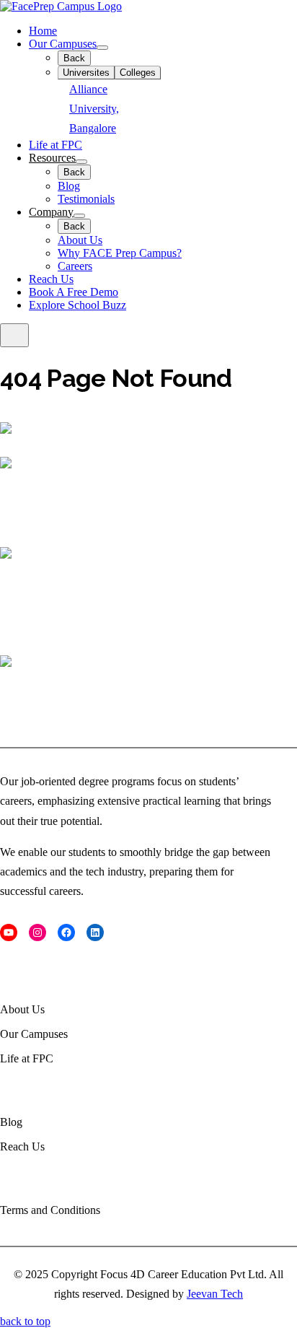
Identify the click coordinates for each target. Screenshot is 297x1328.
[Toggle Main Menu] (14, 335)
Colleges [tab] (138, 72)
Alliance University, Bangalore (94, 108)
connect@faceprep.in (43, 516)
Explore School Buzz (77, 305)
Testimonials (86, 199)
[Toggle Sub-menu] (102, 47)
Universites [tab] (86, 72)
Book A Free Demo (73, 292)
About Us (80, 240)
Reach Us (51, 279)
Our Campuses (63, 44)
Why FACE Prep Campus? (120, 253)
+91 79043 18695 (36, 714)
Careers (75, 266)
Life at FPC (55, 145)
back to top (25, 1321)
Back (74, 58)
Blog (69, 186)
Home (43, 31)
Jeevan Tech (215, 1294)
